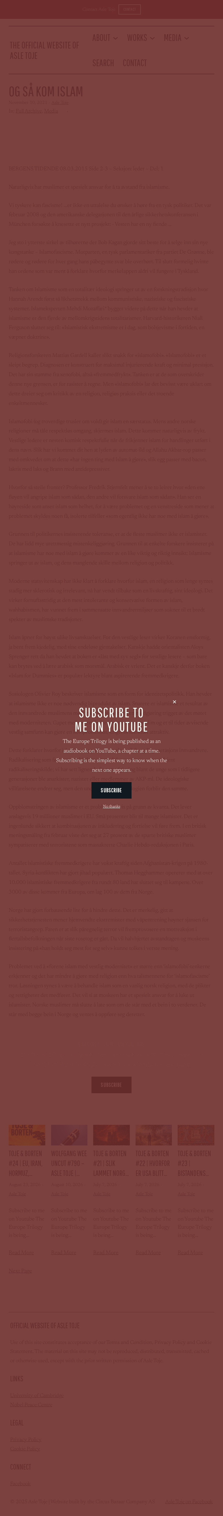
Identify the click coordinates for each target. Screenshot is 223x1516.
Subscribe (111, 790)
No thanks (111, 807)
